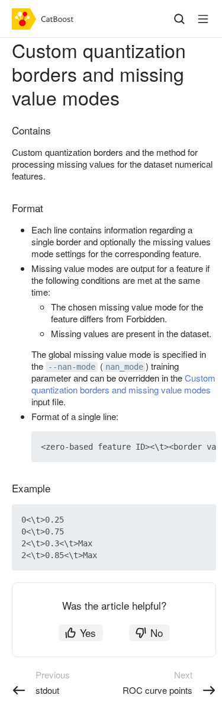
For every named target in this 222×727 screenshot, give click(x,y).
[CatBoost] (45, 19)
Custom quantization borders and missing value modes (123, 383)
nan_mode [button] (124, 366)
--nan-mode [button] (71, 366)
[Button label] (203, 19)
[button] (179, 446)
